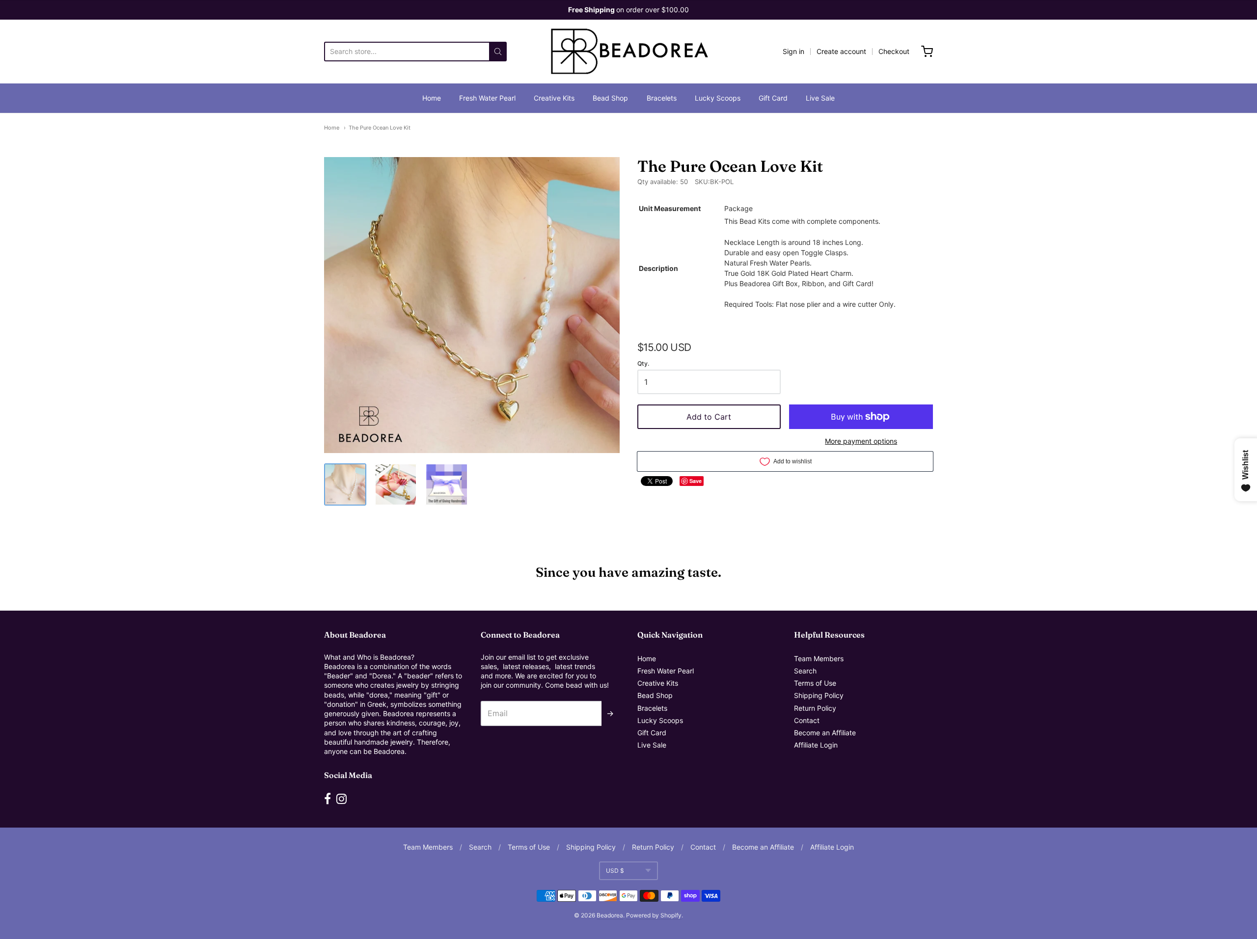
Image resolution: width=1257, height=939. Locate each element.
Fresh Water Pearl (487, 98)
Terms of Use (815, 683)
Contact (807, 720)
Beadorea (610, 915)
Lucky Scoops (717, 98)
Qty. (643, 363)
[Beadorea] (628, 52)
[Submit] (498, 51)
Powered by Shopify (654, 915)
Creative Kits (554, 98)
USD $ (615, 870)
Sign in (793, 51)
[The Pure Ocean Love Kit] (345, 484)
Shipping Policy (819, 695)
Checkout (893, 51)
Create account (841, 51)
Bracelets (662, 98)
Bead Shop (610, 98)
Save (695, 480)
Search (805, 671)
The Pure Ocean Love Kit (379, 127)
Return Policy (815, 708)
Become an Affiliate (825, 732)
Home (431, 98)
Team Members (819, 658)
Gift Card (773, 98)
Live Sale (820, 98)
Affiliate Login (816, 745)
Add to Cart (708, 417)
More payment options (861, 441)
